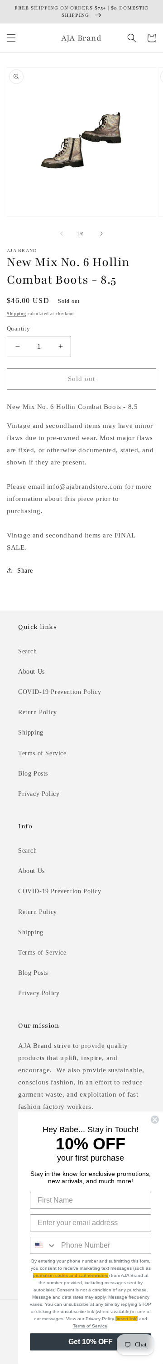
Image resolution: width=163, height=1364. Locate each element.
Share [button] (25, 570)
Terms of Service (42, 753)
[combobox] (43, 1245)
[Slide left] (62, 233)
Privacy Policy (38, 793)
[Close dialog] (154, 1119)
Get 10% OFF (90, 1342)
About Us (31, 671)
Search (27, 651)
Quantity (18, 328)
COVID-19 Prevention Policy (59, 692)
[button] (11, 38)
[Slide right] (101, 233)
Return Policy (37, 712)
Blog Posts (33, 773)
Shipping (16, 313)
